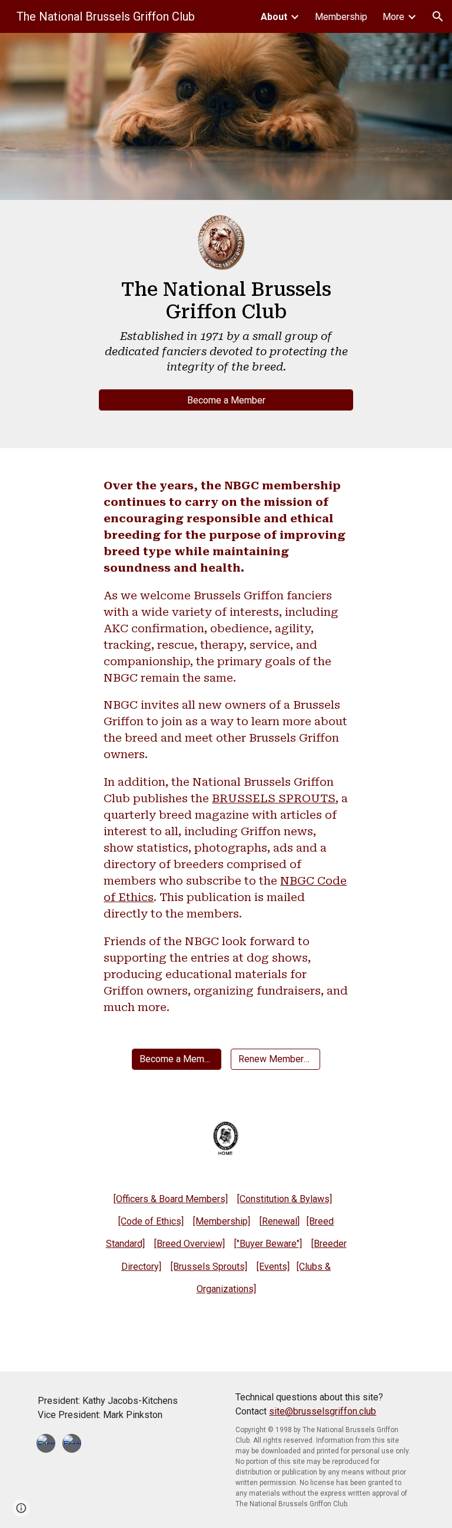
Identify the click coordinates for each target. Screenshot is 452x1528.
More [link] (393, 16)
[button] (438, 16)
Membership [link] (341, 16)
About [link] (274, 16)
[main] (226, 329)
